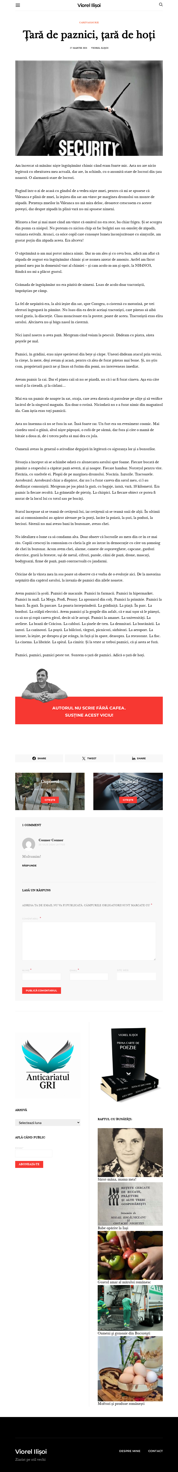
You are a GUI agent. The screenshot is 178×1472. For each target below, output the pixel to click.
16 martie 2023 (39, 790)
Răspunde (29, 865)
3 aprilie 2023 (117, 790)
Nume (27, 970)
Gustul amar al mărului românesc (124, 1282)
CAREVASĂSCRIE (89, 23)
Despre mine (129, 1451)
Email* (19, 1148)
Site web (123, 970)
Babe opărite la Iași (113, 1228)
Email (74, 970)
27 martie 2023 (78, 48)
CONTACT (155, 1451)
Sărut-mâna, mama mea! (117, 1179)
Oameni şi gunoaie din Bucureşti (124, 1333)
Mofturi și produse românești (121, 1404)
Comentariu (30, 918)
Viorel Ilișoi (89, 5)
